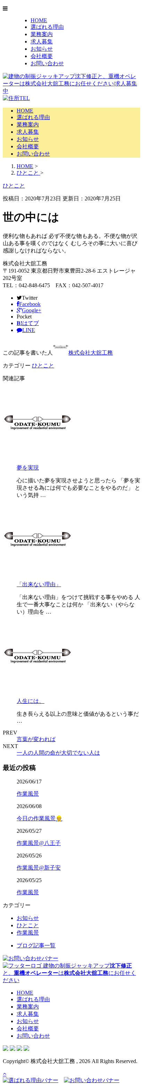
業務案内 (42, 34)
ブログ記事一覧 (36, 945)
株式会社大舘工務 (90, 353)
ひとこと (43, 365)
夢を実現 (28, 468)
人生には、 (30, 701)
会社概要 (42, 56)
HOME (39, 20)
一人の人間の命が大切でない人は (58, 753)
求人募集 (42, 41)
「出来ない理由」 (39, 584)
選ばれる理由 (47, 27)
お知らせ (42, 49)
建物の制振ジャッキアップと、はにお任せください (69, 973)
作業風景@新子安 (39, 868)
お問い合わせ (47, 63)
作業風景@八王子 (39, 843)
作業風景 (28, 794)
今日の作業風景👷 (39, 818)
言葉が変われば (36, 739)
